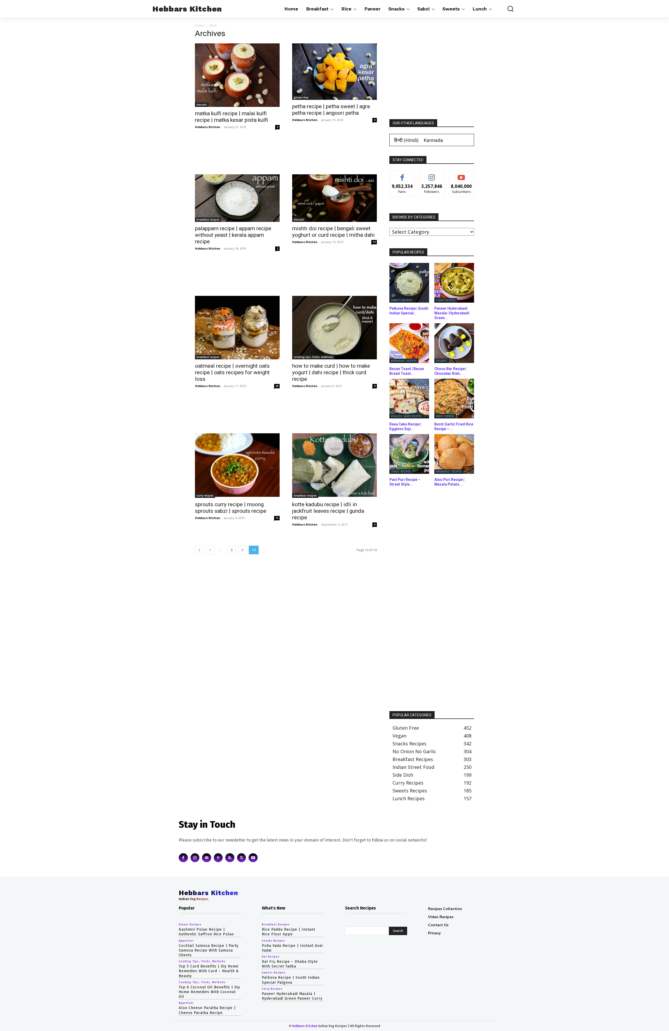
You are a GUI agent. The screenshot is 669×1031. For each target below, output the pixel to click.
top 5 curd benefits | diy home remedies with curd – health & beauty (209, 971)
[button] (506, 9)
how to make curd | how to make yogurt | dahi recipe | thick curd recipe (331, 372)
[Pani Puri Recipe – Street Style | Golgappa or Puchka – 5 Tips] (409, 454)
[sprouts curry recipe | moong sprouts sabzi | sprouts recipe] (237, 465)
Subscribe (461, 175)
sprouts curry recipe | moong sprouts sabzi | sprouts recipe (230, 507)
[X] (241, 857)
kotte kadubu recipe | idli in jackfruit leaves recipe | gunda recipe (328, 511)
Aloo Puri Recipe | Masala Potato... (449, 481)
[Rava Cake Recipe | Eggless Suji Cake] (409, 398)
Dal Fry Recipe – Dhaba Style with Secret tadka (290, 964)
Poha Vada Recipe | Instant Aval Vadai (292, 947)
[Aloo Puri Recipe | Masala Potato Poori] (454, 454)
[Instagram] (195, 857)
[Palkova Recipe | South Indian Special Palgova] (409, 283)
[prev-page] (199, 550)
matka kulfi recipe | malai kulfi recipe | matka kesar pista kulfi (231, 116)
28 (277, 386)
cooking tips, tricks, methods (313, 357)
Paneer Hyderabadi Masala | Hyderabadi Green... (451, 313)
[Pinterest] (218, 857)
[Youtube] (253, 857)
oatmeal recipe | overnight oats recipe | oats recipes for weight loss (232, 372)
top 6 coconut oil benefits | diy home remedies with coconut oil (209, 992)
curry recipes (205, 495)
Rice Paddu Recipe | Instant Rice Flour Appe (288, 931)
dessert (202, 104)
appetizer (186, 940)
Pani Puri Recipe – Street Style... (404, 481)
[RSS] (229, 857)
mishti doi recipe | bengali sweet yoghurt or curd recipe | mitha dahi (333, 231)
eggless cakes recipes (406, 416)
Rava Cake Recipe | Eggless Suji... (405, 426)
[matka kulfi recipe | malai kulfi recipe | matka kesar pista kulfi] (237, 75)
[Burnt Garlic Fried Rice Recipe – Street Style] (454, 398)
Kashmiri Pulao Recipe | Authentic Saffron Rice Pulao (206, 931)
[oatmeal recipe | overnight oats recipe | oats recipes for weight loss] (237, 327)
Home (199, 25)
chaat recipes (401, 471)
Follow (432, 175)
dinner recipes (190, 924)
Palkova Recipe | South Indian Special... (408, 310)
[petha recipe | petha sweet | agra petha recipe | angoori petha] (334, 71)
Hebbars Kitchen (207, 127)
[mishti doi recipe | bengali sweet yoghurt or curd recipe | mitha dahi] (334, 198)
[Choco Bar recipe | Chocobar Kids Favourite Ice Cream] (454, 343)
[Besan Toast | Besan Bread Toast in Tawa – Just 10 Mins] (409, 343)
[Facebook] (183, 857)
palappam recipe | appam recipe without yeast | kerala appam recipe (233, 235)
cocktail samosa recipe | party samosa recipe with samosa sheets (209, 950)
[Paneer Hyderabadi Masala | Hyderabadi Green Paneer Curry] (454, 283)
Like (402, 175)
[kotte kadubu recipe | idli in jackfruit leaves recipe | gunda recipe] (334, 465)
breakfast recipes (208, 219)
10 (374, 242)
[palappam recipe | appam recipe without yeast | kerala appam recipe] (237, 198)
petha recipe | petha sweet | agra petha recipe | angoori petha (331, 109)
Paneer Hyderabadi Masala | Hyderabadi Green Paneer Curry (292, 995)
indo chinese (445, 416)
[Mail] (206, 857)
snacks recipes (273, 940)
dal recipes (271, 956)
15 (277, 518)
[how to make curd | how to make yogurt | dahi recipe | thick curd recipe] (334, 327)
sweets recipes (401, 300)
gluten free (301, 97)
